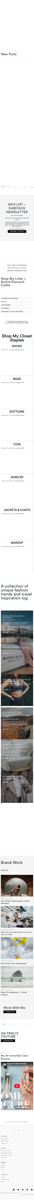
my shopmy (5, 308)
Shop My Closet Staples (17, 337)
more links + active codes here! (12, 311)
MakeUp (3, 1167)
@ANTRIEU (15, 1121)
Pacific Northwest (6, 1150)
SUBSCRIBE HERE (8, 1040)
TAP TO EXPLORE (8, 255)
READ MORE (5, 632)
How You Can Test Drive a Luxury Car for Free (16, 933)
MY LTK (3, 301)
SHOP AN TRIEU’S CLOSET (17, 268)
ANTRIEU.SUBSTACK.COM (17, 270)
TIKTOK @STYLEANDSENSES (17, 265)
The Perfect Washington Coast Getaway (15, 902)
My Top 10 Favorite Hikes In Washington (13, 616)
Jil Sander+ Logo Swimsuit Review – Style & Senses (14, 128)
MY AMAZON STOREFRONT (9, 298)
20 (30, 187)
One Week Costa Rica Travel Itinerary (15, 87)
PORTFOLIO (4, 870)
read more (6, 98)
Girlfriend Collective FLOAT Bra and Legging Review (17, 680)
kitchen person (5, 1179)
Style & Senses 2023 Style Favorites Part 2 (14, 167)
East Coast (4, 1157)
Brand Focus (4, 1143)
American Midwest (6, 1153)
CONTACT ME (10, 1011)
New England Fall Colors (12, 713)
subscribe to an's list (17, 231)
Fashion (8, 247)
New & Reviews (5, 1141)
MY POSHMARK (6, 305)
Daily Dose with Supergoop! (14, 963)
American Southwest (7, 1155)
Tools (2, 1169)
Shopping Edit (4, 1138)
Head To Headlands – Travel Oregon (14, 993)
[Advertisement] (17, 25)
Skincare (3, 1165)
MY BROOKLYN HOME (12, 745)
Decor (2, 1181)
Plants (3, 1177)
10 (25, 187)
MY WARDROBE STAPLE (12, 776)
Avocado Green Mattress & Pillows (16, 648)
